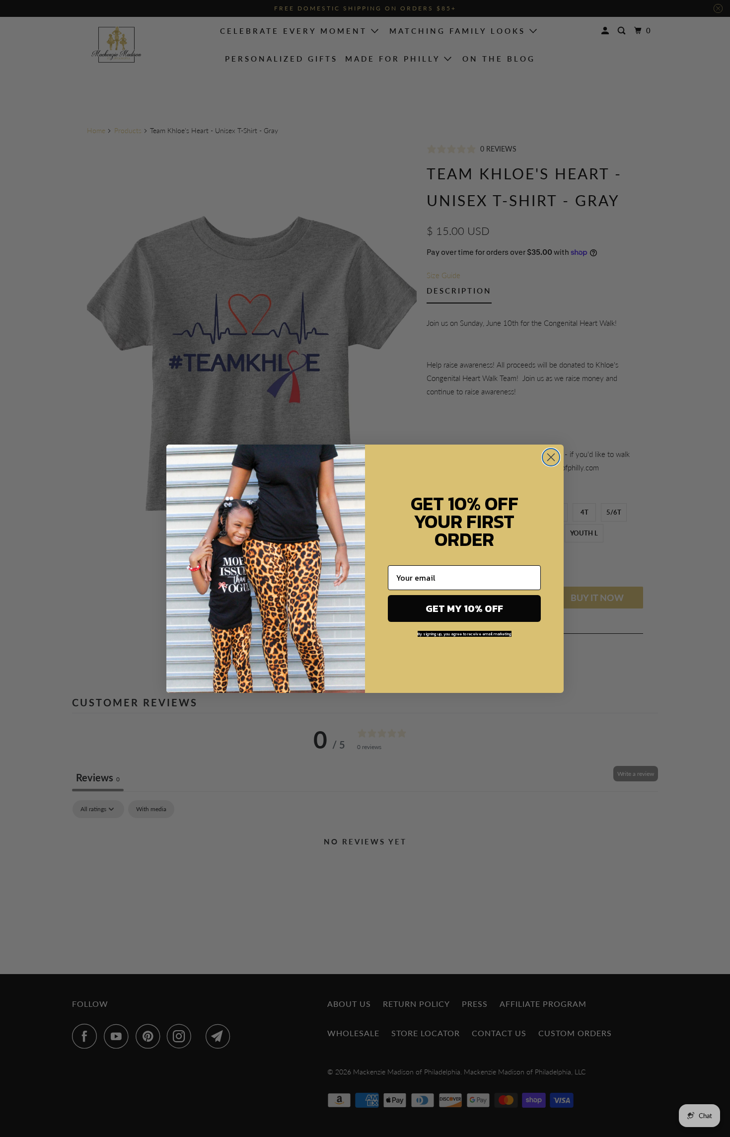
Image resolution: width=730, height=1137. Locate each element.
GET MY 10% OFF (464, 608)
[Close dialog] (551, 457)
